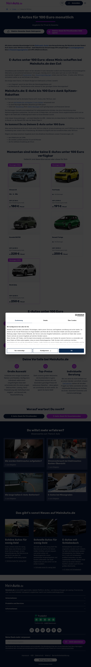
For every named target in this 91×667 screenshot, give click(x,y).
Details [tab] (45, 320)
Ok (71, 350)
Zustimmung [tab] (19, 320)
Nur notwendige (20, 350)
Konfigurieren (44, 350)
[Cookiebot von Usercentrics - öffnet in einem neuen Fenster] (76, 315)
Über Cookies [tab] (72, 320)
